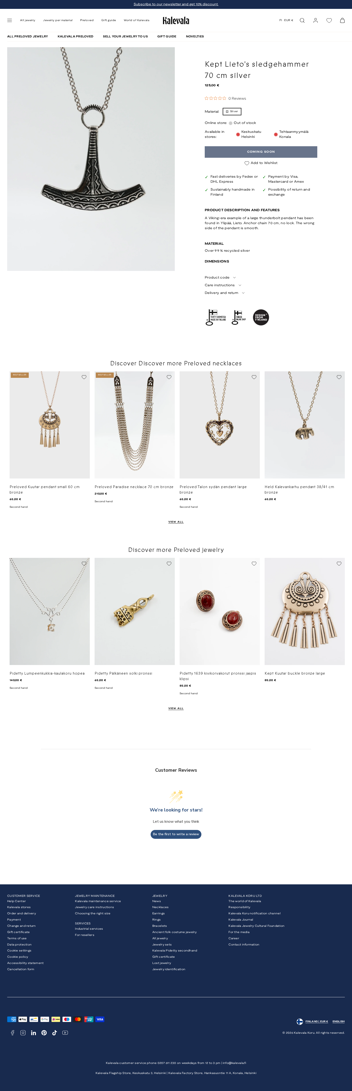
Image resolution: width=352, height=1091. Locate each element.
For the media (239, 932)
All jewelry (160, 938)
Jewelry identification (168, 969)
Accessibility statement (25, 963)
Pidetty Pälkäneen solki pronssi (123, 673)
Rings (156, 919)
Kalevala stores (19, 907)
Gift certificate (18, 932)
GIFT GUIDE (166, 36)
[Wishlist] (329, 20)
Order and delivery (21, 913)
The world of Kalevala (244, 901)
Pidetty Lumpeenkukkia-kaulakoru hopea (47, 673)
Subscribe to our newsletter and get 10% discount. (176, 4)
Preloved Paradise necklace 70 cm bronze (134, 487)
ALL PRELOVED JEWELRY (27, 36)
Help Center (16, 901)
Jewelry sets (162, 944)
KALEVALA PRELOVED (76, 36)
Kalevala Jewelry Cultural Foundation (256, 926)
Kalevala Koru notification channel (254, 913)
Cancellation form (20, 969)
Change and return (21, 926)
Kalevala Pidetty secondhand (174, 950)
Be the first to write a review (176, 834)
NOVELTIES (195, 36)
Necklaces (160, 907)
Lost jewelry (161, 963)
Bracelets (159, 926)
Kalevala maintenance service (98, 901)
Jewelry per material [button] (58, 20)
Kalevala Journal (240, 919)
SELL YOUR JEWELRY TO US (125, 36)
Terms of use (17, 938)
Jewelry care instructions (94, 907)
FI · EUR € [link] (286, 20)
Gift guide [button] (108, 20)
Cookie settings (19, 950)
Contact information (243, 944)
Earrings (158, 913)
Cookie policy (17, 957)
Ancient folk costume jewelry (174, 932)
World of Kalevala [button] (136, 20)
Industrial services (89, 929)
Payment (14, 919)
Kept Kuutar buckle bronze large (295, 673)
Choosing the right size (92, 913)
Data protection (19, 944)
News (156, 901)
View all (176, 522)
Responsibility (239, 907)
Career (233, 938)
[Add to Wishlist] (84, 377)
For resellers (84, 935)
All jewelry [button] (27, 20)
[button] (9, 20)
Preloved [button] (87, 20)
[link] (315, 20)
